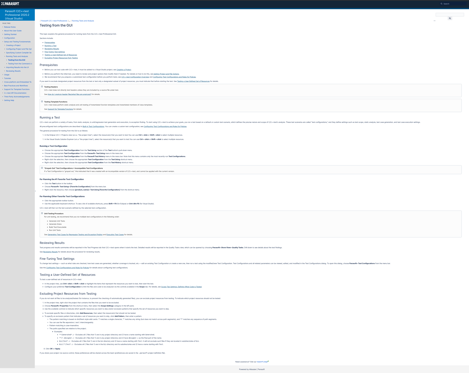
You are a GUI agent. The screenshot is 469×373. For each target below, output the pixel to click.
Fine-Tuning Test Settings (55, 52)
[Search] (441, 4)
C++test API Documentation (15, 93)
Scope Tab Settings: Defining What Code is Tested (181, 287)
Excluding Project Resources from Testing (61, 58)
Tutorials (7, 78)
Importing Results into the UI (17, 67)
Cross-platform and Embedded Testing (19, 82)
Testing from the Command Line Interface (24, 64)
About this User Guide (12, 31)
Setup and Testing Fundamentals (17, 42)
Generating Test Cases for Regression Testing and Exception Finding (75, 234)
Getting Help (9, 100)
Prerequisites (50, 42)
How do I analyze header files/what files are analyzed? (69, 94)
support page (262, 362)
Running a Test (50, 46)
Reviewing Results (13, 71)
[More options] (434, 21)
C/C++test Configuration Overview (135, 77)
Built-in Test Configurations (93, 126)
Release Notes (10, 27)
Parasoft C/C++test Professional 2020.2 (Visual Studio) (17, 15)
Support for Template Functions (16, 89)
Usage (6, 75)
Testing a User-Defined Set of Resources (61, 55)
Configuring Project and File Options (20, 49)
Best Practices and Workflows (16, 86)
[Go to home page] (10, 3)
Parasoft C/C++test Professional (54, 21)
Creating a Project (13, 45)
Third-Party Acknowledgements (17, 97)
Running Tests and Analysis (17, 56)
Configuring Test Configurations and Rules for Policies (174, 77)
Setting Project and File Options (166, 74)
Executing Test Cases (115, 234)
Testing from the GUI (16, 60)
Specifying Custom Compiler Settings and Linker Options (29, 53)
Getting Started (10, 34)
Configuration (9, 38)
